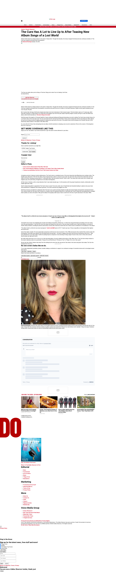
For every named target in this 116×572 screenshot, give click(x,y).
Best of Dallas (68, 24)
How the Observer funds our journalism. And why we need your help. (58, 26)
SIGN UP (24, 138)
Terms (33, 140)
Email (22, 134)
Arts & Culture (46, 24)
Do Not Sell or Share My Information (30, 525)
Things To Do (60, 24)
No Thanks (3, 551)
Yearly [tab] (34, 251)
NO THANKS (32, 151)
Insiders (3, 545)
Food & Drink (38, 24)
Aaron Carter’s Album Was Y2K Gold (35, 166)
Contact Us (26, 497)
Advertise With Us (27, 486)
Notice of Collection (26, 140)
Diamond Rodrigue (27, 41)
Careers (25, 501)
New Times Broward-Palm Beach (31, 512)
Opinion (30, 24)
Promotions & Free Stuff (29, 484)
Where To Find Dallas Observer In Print (30, 465)
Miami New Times (27, 514)
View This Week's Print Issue (28, 462)
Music (53, 24)
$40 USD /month (44, 255)
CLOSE (23, 162)
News (25, 24)
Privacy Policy (26, 490)
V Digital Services (27, 517)
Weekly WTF (76, 24)
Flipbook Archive (27, 503)
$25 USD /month (35, 255)
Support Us (84, 20)
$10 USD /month (26, 255)
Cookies (30, 520)
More (91, 24)
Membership (26, 504)
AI (39, 520)
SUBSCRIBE (25, 151)
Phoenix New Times (28, 516)
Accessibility (35, 520)
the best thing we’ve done (43, 115)
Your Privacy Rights (45, 520)
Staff (24, 499)
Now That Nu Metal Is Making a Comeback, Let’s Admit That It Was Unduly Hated (43, 168)
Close (2, 571)
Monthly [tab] (29, 251)
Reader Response (30, 29)
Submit (6, 563)
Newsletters (84, 24)
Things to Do (4, 544)
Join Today (3, 550)
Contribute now (25, 259)
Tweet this (57, 220)
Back (2, 563)
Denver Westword (27, 510)
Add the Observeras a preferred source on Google (30, 98)
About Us (25, 496)
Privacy (38, 140)
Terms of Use (26, 488)
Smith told (51, 228)
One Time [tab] (24, 251)
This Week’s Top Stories (7, 547)
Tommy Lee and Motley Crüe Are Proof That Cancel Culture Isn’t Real (40, 170)
